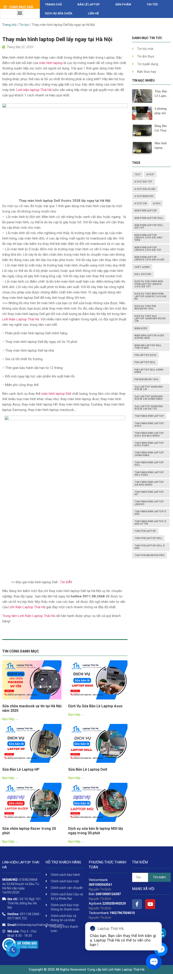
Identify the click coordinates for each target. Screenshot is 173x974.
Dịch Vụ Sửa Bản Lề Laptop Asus (95, 706)
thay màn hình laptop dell (149, 463)
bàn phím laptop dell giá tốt (148, 226)
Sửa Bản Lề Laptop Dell (87, 769)
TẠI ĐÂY (66, 582)
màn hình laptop (51, 63)
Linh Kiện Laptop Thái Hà (20, 319)
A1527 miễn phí (143, 196)
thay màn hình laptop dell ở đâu (149, 473)
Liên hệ (93, 13)
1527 (137, 174)
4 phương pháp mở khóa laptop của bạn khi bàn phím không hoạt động (162, 111)
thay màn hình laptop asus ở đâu (149, 444)
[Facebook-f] (137, 904)
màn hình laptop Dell (56, 394)
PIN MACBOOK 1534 (146, 379)
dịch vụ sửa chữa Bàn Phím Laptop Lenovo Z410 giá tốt (148, 284)
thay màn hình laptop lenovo (149, 502)
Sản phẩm (123, 4)
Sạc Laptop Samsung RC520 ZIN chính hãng (148, 397)
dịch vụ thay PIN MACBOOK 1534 (145, 307)
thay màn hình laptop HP (149, 493)
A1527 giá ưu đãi (144, 189)
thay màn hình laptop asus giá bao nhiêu (149, 434)
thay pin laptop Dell (148, 538)
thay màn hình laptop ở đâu (150, 512)
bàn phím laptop (145, 210)
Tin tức (152, 4)
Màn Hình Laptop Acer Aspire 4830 (149, 336)
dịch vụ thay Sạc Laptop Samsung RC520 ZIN (150, 318)
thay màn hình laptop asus (149, 424)
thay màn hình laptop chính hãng (149, 453)
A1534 (157, 203)
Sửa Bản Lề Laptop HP (20, 769)
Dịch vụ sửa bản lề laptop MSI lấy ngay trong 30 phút (95, 830)
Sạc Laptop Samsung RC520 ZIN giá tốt (148, 407)
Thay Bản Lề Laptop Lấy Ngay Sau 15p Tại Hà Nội (162, 94)
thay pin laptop (145, 531)
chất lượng (142, 267)
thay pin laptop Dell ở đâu (149, 546)
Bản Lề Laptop (88, 4)
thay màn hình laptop (149, 416)
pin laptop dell (144, 362)
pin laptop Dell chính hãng (149, 370)
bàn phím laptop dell (148, 218)
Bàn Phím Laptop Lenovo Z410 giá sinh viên (148, 238)
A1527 (150, 174)
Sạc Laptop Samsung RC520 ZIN (148, 388)
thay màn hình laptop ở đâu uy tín (150, 522)
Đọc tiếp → (10, 719)
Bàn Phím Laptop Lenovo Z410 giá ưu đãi (149, 258)
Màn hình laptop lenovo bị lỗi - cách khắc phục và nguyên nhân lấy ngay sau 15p (161, 146)
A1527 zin (140, 203)
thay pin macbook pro (149, 555)
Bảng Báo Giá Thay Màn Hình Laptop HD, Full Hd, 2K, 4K (162, 128)
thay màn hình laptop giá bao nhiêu (149, 483)
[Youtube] (150, 904)
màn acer (140, 328)
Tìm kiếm (159, 877)
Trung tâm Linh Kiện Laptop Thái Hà (28, 616)
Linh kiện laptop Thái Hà (34, 90)
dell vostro (142, 274)
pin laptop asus (145, 355)
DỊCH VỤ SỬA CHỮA (58, 13)
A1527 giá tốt (143, 181)
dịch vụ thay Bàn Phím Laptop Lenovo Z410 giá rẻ (150, 296)
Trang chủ (53, 4)
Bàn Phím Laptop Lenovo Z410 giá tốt (148, 248)
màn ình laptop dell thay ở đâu (148, 346)
